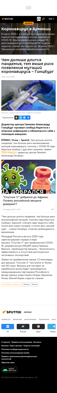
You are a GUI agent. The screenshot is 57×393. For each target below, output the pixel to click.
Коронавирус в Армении (12, 284)
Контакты (37, 342)
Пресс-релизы (16, 345)
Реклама (5, 345)
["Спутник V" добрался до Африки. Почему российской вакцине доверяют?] (28, 177)
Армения (17, 319)
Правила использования (21, 342)
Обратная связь (8, 362)
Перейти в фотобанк (34, 113)
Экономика (30, 319)
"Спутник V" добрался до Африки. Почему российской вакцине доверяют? (26, 200)
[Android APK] (9, 370)
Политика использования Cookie (15, 353)
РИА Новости (9, 152)
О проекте (5, 342)
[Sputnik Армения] (8, 20)
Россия (34, 284)
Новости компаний (31, 345)
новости (5, 319)
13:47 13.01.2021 (8, 77)
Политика (44, 319)
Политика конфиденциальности (15, 349)
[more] (52, 209)
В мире (26, 284)
